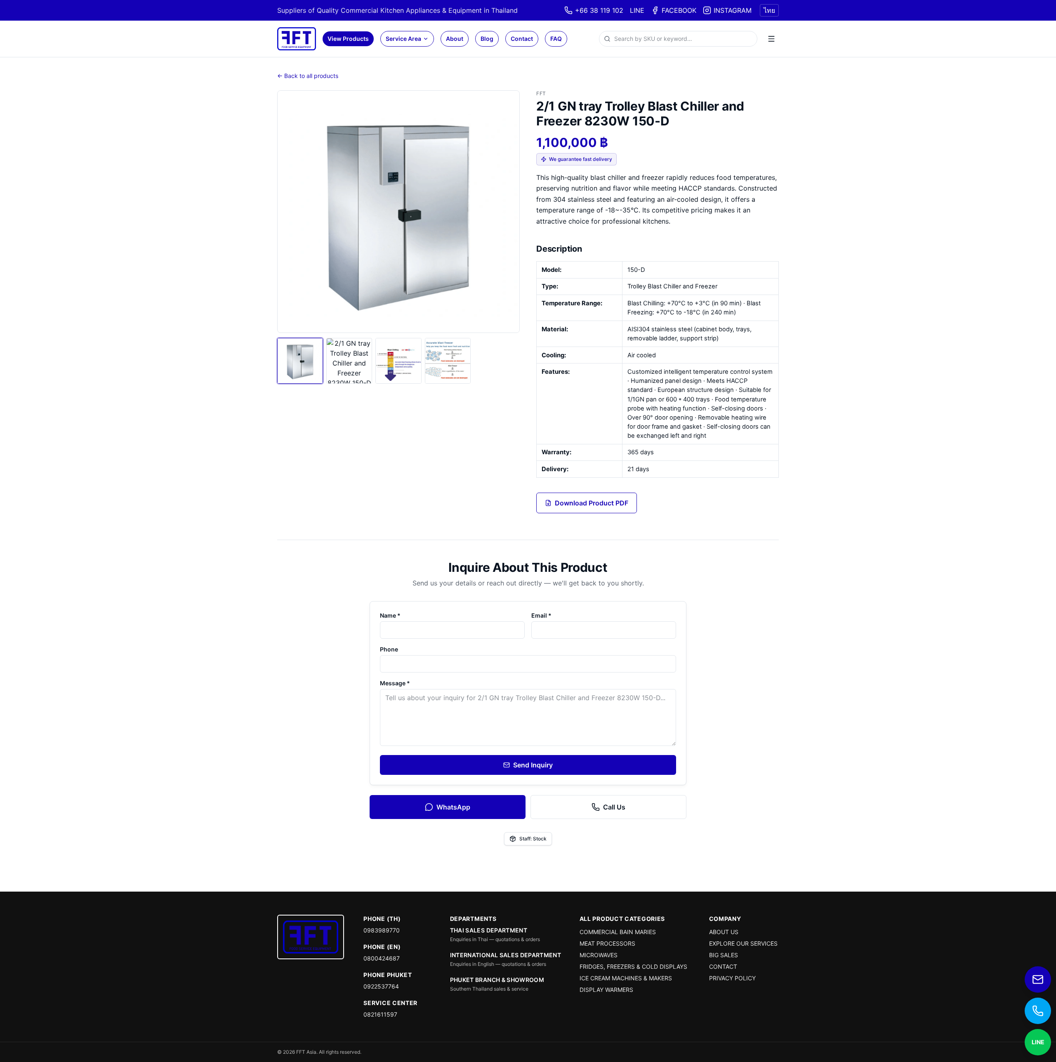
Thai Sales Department (488, 930)
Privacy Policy (732, 978)
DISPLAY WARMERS (606, 989)
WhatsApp (453, 807)
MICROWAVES (599, 954)
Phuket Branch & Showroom (497, 979)
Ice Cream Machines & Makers (626, 978)
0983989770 (381, 930)
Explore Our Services (743, 943)
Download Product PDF (591, 503)
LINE (637, 10)
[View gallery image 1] (300, 361)
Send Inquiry (533, 765)
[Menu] (771, 38)
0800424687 (381, 958)
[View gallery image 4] (448, 361)
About (454, 38)
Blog (487, 38)
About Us (723, 931)
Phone (389, 649)
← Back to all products (307, 75)
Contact (522, 38)
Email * (541, 615)
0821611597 (380, 1014)
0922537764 (381, 986)
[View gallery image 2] (349, 361)
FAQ (556, 38)
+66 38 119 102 (599, 10)
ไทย (769, 10)
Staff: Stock (533, 838)
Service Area (403, 38)
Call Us (614, 807)
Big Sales (723, 954)
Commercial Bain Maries (618, 931)
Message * (395, 683)
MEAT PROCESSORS (607, 943)
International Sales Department (505, 954)
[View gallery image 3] (398, 361)
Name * (390, 615)
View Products (348, 38)
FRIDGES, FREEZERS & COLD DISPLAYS (633, 966)
